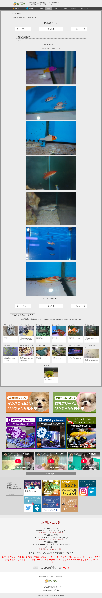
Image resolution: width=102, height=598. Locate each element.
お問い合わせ (84, 8)
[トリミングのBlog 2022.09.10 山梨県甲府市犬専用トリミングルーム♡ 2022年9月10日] (27, 323)
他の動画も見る (51, 474)
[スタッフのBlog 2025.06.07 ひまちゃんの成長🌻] (51, 364)
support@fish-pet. (54, 567)
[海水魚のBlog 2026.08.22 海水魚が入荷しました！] (59, 323)
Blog (48, 8)
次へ (78, 29)
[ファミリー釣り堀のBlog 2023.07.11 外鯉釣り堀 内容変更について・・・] (92, 344)
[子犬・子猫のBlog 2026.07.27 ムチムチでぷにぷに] (10, 323)
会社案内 (64, 8)
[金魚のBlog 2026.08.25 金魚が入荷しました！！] (75, 323)
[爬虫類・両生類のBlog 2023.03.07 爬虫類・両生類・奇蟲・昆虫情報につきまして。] (27, 344)
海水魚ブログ (22, 17)
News (41, 8)
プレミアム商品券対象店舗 (12, 484)
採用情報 (73, 8)
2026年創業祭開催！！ (11, 494)
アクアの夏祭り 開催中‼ (12, 482)
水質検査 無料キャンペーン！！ (13, 491)
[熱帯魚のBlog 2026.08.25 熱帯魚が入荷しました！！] (43, 323)
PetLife (17, 8)
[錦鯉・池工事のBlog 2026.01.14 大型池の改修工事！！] (59, 344)
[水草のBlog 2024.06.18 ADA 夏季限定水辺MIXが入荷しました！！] (10, 344)
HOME (14, 17)
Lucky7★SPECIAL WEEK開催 (12, 486)
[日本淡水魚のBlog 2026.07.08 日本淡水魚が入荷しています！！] (92, 323)
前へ (24, 29)
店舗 (56, 8)
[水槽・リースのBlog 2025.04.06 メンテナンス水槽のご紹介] (75, 344)
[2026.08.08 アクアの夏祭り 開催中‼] (33, 480)
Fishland (31, 8)
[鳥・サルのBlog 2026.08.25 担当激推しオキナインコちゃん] (43, 344)
